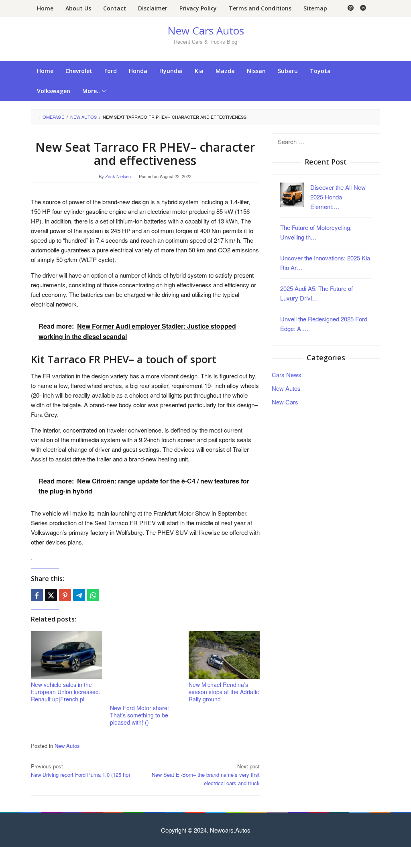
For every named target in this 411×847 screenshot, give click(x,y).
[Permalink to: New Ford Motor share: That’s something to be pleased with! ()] (145, 666)
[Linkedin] (363, 8)
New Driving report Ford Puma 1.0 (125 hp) (80, 770)
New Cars (285, 402)
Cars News (286, 374)
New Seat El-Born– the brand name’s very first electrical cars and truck (206, 774)
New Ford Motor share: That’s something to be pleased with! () (139, 715)
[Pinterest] (350, 8)
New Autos (67, 746)
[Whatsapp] (93, 595)
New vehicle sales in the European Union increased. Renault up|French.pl (65, 691)
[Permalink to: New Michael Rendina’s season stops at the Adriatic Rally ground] (224, 655)
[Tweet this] (51, 595)
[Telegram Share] (79, 595)
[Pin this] (65, 595)
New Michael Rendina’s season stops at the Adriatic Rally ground (224, 691)
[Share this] (37, 595)
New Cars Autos (205, 30)
